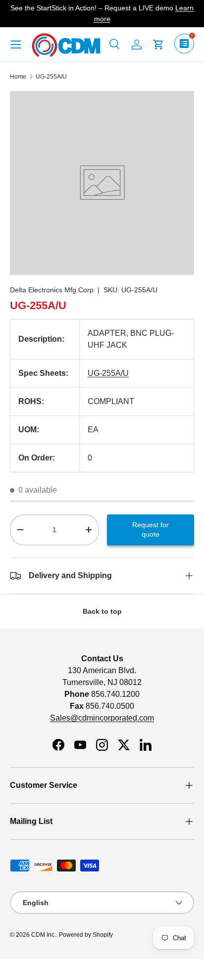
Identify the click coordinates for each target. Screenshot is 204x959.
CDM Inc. (43, 934)
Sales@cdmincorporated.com (102, 718)
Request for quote (150, 530)
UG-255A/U (51, 76)
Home (18, 76)
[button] (158, 44)
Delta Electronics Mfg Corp (52, 290)
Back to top (102, 611)
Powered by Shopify (86, 934)
